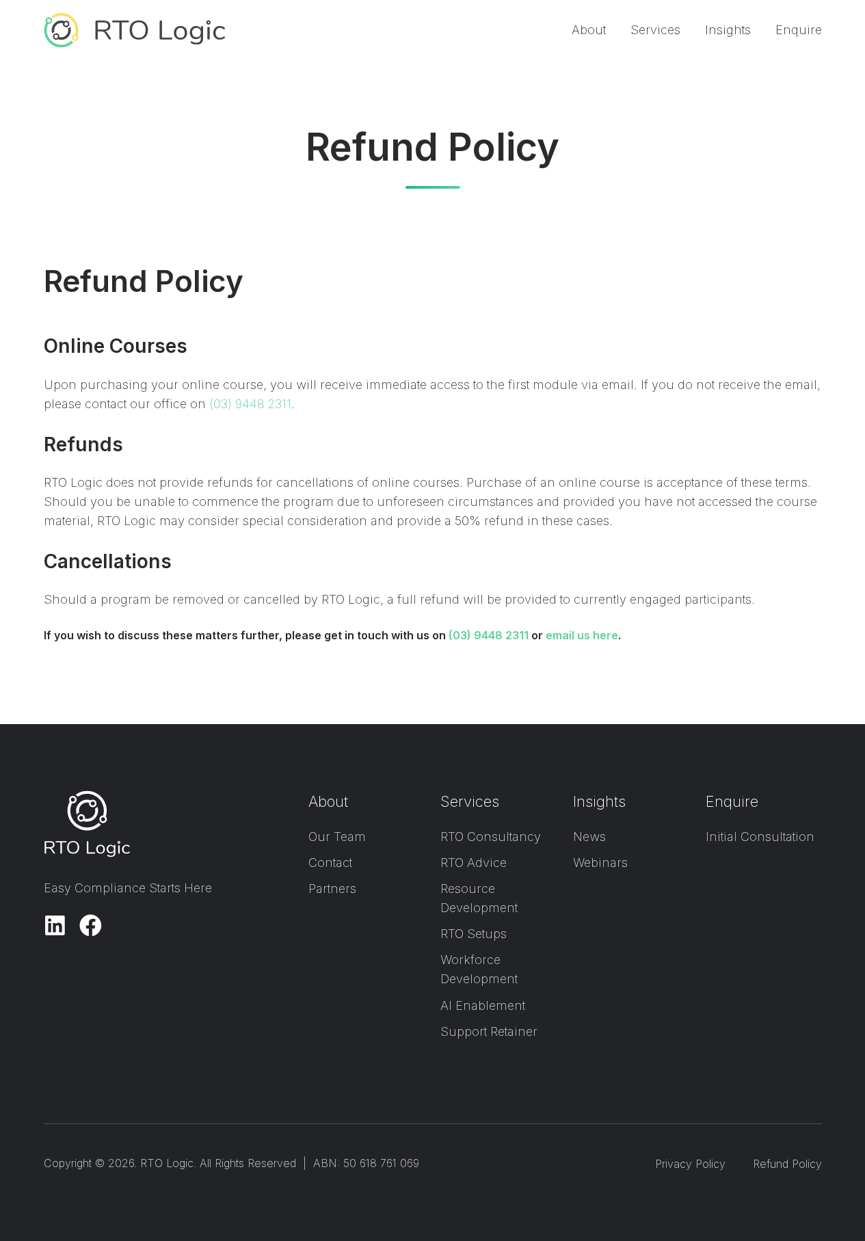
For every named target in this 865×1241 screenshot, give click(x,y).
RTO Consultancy (490, 836)
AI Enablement (482, 1005)
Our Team (337, 836)
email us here (582, 635)
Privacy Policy (690, 1164)
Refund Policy (787, 1164)
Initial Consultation (760, 836)
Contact (330, 862)
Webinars (600, 862)
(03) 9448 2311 (250, 404)
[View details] (55, 925)
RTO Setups (473, 933)
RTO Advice (473, 862)
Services (655, 30)
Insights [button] (728, 30)
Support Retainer (488, 1031)
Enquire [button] (798, 30)
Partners (332, 888)
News (589, 836)
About (589, 30)
